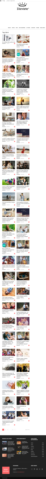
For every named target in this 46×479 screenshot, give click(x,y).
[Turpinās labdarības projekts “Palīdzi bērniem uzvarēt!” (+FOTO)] (8, 415)
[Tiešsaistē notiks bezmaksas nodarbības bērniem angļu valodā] (23, 133)
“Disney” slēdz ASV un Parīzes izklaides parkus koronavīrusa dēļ (8, 267)
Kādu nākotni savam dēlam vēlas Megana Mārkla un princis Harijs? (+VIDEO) (22, 122)
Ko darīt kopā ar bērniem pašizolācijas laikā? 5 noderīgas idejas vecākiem (22, 235)
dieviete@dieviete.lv (20, 472)
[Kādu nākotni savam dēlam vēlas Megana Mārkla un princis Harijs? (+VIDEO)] (23, 116)
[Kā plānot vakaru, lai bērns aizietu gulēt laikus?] (23, 353)
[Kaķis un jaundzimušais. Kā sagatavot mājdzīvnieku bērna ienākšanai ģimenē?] (8, 367)
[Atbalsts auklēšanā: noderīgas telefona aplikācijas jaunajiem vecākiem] (23, 385)
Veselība (37, 27)
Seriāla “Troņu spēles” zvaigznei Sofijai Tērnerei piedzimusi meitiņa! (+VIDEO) (8, 74)
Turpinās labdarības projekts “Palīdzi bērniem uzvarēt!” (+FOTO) (8, 422)
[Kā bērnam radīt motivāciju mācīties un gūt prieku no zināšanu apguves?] (8, 212)
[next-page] (15, 430)
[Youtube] (42, 469)
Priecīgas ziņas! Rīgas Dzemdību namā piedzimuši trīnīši (8, 124)
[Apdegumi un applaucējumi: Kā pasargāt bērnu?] (8, 101)
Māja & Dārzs (42, 27)
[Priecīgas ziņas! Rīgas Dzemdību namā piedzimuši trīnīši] (8, 117)
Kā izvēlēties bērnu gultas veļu (8, 42)
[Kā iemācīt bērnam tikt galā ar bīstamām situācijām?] (23, 181)
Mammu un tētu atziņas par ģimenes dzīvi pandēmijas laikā (22, 172)
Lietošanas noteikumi (17, 468)
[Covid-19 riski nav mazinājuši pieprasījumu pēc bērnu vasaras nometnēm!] (8, 181)
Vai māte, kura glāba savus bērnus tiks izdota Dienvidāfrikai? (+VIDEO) (7, 358)
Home (3, 30)
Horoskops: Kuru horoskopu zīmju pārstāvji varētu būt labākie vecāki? (8, 283)
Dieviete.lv (4, 43)
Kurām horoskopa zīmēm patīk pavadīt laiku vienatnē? (25, 452)
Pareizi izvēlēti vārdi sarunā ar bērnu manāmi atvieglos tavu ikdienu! (23, 107)
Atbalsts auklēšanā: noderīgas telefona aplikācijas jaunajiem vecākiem (23, 391)
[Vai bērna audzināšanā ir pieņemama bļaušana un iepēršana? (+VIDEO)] (23, 276)
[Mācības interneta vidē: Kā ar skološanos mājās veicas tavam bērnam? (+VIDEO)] (23, 212)
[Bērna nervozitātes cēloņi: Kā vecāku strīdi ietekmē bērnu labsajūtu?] (8, 165)
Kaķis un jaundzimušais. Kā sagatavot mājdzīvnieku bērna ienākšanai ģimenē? (8, 374)
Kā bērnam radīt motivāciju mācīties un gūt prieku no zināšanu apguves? (8, 219)
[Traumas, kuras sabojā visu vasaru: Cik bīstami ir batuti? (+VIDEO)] (8, 149)
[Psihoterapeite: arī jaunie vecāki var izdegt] (23, 321)
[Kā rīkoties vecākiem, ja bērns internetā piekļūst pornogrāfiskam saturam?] (23, 336)
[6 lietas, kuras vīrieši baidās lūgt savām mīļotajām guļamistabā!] (19, 447)
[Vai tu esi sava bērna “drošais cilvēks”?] (8, 196)
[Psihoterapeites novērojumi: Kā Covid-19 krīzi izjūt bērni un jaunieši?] (23, 196)
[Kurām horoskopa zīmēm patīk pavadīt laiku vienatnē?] (19, 452)
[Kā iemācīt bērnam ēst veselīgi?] (23, 400)
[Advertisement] (23, 18)
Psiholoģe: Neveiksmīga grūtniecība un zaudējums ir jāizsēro (22, 156)
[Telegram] (37, 469)
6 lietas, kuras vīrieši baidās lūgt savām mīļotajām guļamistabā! (25, 447)
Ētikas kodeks (24, 468)
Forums (13, 27)
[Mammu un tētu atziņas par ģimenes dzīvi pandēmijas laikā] (23, 165)
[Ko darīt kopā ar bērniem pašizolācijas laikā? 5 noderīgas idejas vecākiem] (23, 228)
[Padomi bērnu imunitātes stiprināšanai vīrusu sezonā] (8, 400)
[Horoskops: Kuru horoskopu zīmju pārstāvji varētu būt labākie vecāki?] (8, 276)
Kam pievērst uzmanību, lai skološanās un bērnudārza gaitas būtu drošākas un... (7, 60)
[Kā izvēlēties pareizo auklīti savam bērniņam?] (23, 38)
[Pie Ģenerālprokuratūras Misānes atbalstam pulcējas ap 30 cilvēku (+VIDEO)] (8, 320)
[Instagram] (34, 469)
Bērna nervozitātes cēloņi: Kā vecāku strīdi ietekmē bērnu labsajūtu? (8, 172)
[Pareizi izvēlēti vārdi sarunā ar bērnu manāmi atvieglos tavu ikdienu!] (23, 101)
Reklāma (14, 469)
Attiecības (28, 27)
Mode (17, 27)
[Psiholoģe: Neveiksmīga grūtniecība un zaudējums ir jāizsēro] (23, 149)
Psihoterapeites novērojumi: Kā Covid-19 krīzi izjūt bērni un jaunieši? (23, 203)
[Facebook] (32, 469)
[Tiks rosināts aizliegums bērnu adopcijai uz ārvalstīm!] (8, 292)
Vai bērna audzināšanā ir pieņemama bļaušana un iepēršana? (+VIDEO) (22, 283)
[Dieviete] (23, 6)
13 (12, 429)
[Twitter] (40, 469)
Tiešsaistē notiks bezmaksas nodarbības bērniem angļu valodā (23, 140)
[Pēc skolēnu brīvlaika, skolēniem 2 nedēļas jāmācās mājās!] (23, 260)
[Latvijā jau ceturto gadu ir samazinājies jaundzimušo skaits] (8, 385)
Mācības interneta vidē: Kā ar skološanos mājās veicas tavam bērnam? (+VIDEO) (23, 219)
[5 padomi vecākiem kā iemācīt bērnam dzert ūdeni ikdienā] (8, 133)
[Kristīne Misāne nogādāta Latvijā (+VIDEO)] (23, 291)
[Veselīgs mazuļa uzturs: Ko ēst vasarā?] (23, 69)
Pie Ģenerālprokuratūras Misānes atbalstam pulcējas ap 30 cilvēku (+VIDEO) (8, 326)
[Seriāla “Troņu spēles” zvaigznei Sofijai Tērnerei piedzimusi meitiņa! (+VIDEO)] (8, 68)
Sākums (9, 27)
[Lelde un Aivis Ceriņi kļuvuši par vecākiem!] (23, 414)
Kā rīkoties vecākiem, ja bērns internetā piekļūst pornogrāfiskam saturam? (23, 342)
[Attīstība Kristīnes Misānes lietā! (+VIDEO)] (8, 305)
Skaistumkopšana (22, 27)
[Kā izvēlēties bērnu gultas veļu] (8, 37)
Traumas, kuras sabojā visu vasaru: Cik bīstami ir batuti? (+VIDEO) (8, 156)
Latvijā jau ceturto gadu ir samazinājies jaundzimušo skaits (8, 391)
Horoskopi (33, 27)
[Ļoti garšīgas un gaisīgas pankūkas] (19, 442)
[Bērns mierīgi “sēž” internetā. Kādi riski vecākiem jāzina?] (23, 244)
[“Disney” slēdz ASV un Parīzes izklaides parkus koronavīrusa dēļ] (8, 260)
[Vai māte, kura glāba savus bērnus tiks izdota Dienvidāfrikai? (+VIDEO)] (8, 352)
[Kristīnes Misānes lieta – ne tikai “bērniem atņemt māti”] (23, 306)
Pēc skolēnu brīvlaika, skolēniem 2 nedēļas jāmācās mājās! (23, 267)
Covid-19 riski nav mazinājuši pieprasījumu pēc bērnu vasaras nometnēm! (8, 187)
